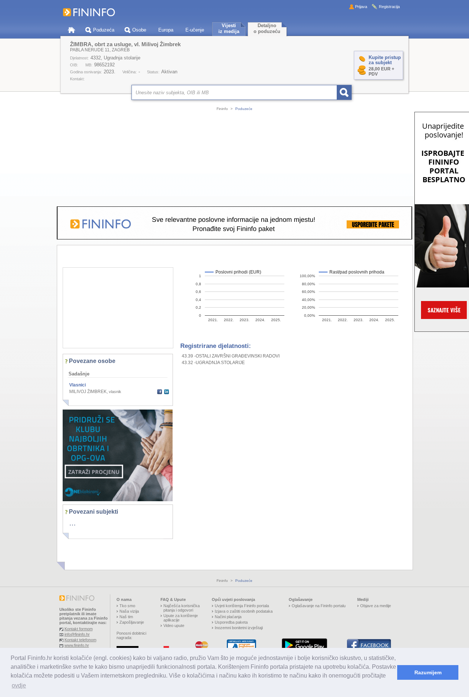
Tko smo (127, 606)
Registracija (389, 6)
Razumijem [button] (428, 672)
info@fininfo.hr (77, 634)
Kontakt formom (78, 629)
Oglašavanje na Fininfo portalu (319, 606)
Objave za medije (375, 606)
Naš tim (126, 617)
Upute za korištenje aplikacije (180, 617)
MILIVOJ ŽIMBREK (88, 391)
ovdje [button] (19, 685)
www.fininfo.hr (76, 645)
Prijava (361, 6)
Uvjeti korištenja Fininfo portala (242, 606)
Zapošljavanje (131, 622)
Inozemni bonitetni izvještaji (239, 628)
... (72, 523)
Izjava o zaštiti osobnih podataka (244, 611)
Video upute (173, 625)
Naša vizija (129, 611)
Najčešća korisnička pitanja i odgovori (181, 608)
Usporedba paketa (231, 622)
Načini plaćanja (228, 617)
